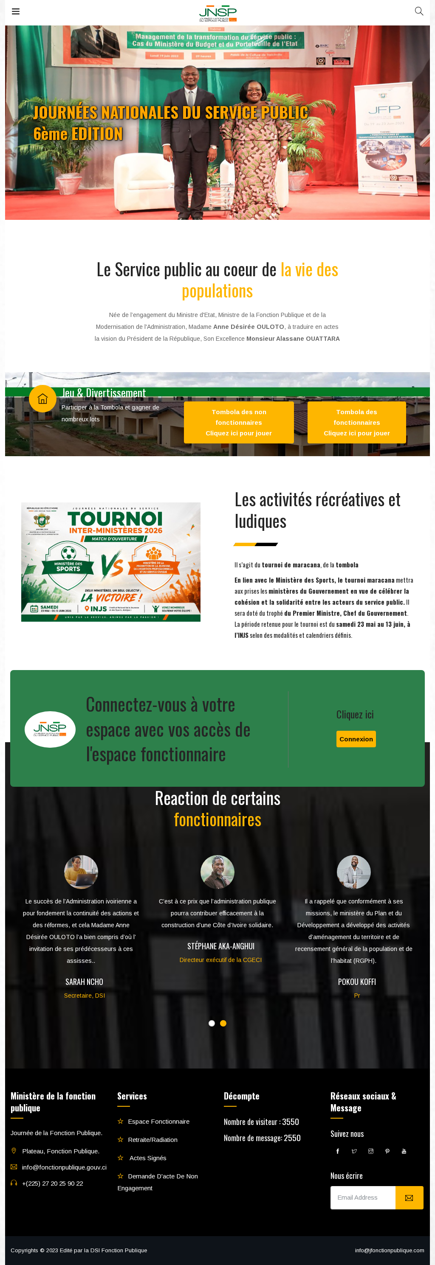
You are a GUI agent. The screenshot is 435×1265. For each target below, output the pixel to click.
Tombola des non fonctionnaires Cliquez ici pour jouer (239, 422)
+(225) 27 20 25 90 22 (52, 1183)
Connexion (356, 739)
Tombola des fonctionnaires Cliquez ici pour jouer (357, 422)
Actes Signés (147, 1157)
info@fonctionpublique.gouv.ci (64, 1167)
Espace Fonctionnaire (158, 1121)
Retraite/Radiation (153, 1139)
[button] (212, 1023)
